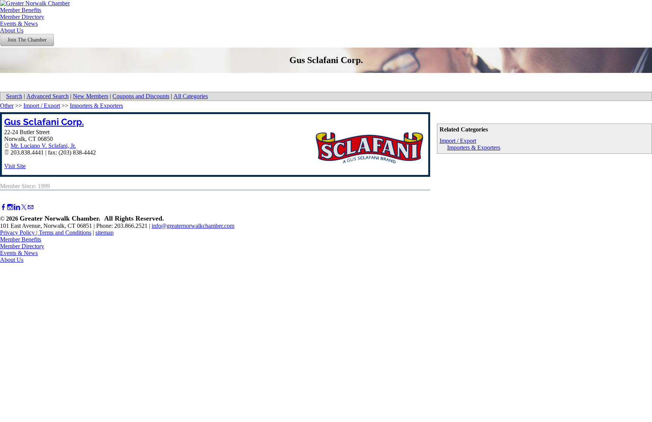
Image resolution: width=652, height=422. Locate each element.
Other (7, 105)
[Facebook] (3, 207)
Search (14, 96)
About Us (11, 30)
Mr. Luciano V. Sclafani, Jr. (43, 145)
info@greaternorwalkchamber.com (193, 226)
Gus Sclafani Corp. (44, 121)
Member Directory (22, 17)
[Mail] (31, 207)
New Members (90, 96)
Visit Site (15, 166)
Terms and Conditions (65, 232)
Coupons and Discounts (140, 96)
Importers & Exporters (473, 147)
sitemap (104, 232)
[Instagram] (10, 207)
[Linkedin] (17, 207)
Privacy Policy (17, 232)
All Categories (191, 96)
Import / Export (458, 141)
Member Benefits (20, 10)
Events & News (19, 23)
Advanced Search (47, 96)
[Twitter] (24, 207)
